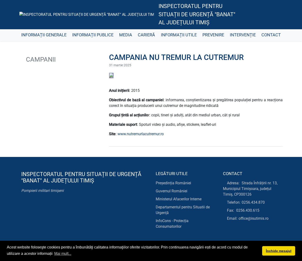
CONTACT (271, 35)
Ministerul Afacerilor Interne (178, 199)
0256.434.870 (253, 202)
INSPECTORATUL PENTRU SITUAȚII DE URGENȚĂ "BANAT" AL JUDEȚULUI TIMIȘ (197, 14)
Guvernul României (171, 191)
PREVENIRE (213, 35)
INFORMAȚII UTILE (179, 35)
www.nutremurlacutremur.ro (140, 134)
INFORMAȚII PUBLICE (92, 35)
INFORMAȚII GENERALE (44, 35)
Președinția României (173, 183)
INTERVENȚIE (243, 35)
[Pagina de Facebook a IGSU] (243, 14)
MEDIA (125, 35)
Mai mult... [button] (62, 254)
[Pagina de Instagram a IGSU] (275, 14)
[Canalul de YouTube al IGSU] (264, 14)
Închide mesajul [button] (278, 251)
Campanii (40, 59)
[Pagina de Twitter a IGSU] (254, 14)
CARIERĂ (146, 35)
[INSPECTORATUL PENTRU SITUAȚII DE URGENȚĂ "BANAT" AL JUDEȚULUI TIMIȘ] (86, 14)
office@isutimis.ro (253, 218)
